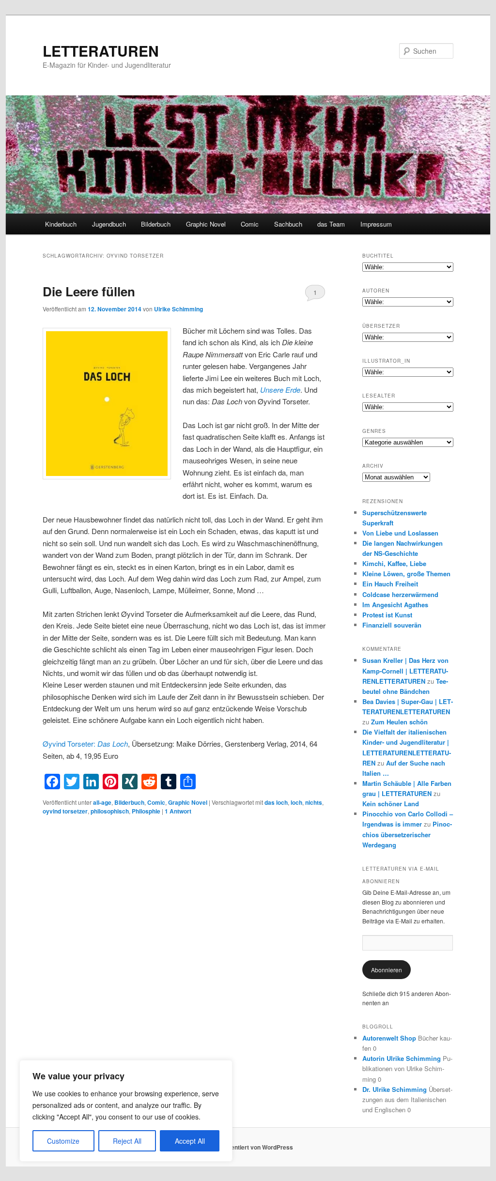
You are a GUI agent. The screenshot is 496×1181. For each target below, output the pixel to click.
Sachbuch (288, 224)
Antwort (178, 811)
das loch (276, 802)
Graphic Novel (206, 224)
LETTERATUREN (101, 50)
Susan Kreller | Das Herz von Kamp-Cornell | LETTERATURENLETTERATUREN (405, 670)
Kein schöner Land (390, 803)
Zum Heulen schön (399, 721)
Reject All (127, 1141)
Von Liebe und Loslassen (400, 532)
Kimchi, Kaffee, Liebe (394, 563)
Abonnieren (386, 970)
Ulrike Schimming (178, 309)
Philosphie (146, 811)
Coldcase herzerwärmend (400, 594)
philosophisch (110, 811)
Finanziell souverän (391, 624)
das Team (331, 224)
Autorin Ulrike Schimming (401, 1058)
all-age (102, 802)
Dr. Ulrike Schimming (394, 1089)
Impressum (376, 224)
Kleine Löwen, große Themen (406, 573)
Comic (250, 224)
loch (296, 802)
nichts (313, 802)
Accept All (190, 1141)
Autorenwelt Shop (389, 1038)
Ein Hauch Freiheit (390, 583)
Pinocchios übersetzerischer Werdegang (407, 834)
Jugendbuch (109, 224)
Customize (63, 1141)
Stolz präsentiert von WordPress (248, 1147)
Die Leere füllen (89, 291)
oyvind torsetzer (65, 811)
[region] (125, 1111)
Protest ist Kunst (387, 614)
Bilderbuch (155, 224)
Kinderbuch (61, 224)
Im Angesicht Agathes (395, 604)
